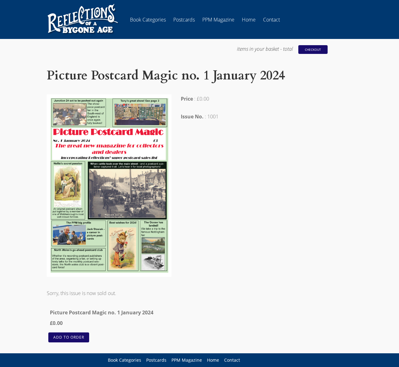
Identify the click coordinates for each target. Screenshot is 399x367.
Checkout (313, 49)
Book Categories (148, 19)
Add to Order (68, 337)
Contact (271, 19)
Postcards (184, 19)
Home (249, 19)
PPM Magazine (218, 19)
